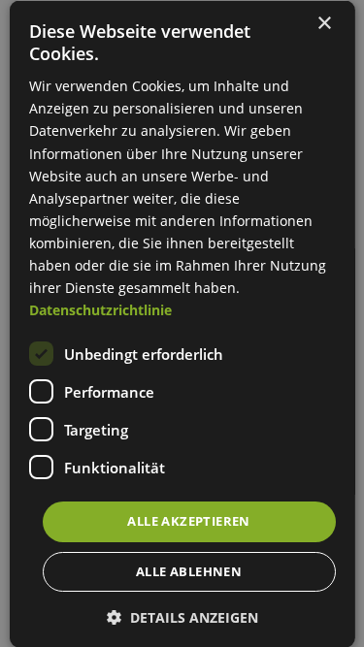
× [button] (323, 23)
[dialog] (181, 323)
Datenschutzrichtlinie (99, 310)
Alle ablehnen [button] (189, 570)
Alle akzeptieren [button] (188, 521)
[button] (182, 616)
